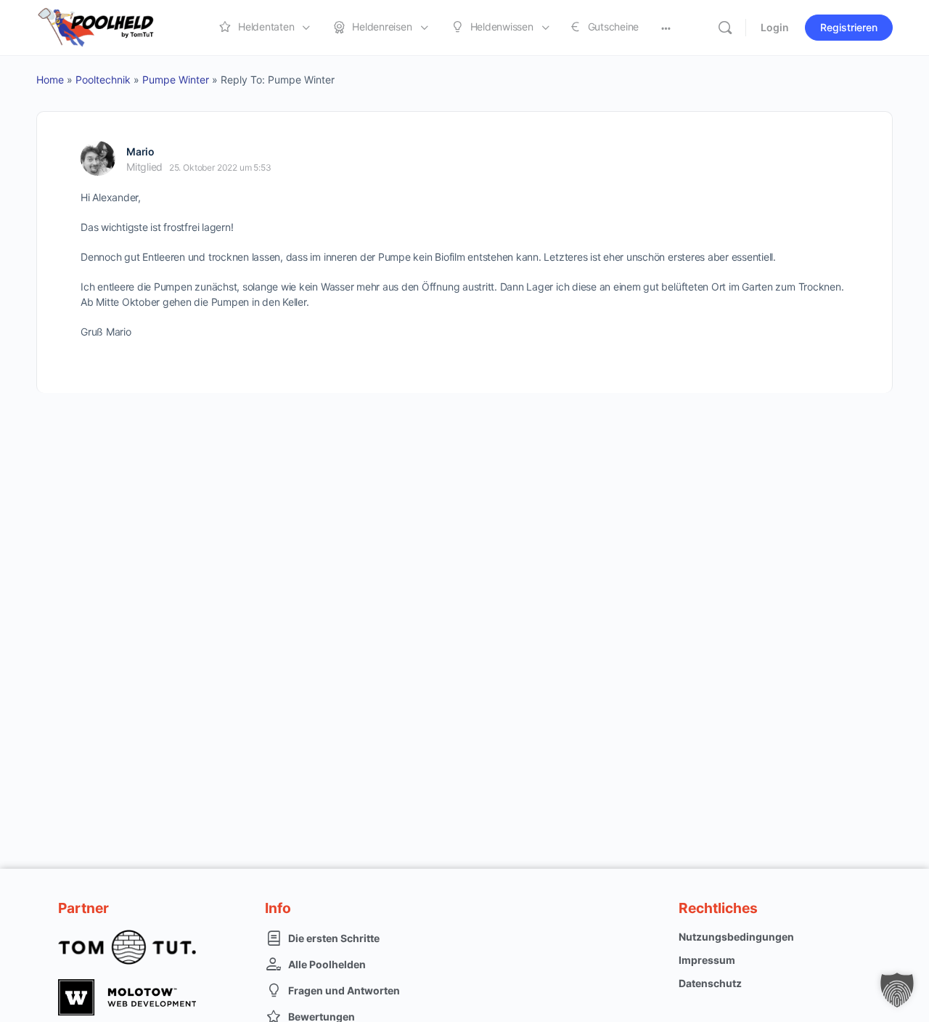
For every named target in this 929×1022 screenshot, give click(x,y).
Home (50, 79)
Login (775, 27)
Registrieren (848, 27)
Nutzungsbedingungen (736, 936)
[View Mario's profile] (98, 158)
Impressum (707, 960)
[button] (897, 990)
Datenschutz (710, 983)
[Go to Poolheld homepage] (108, 26)
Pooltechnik (103, 79)
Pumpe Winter (175, 79)
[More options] (665, 27)
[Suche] (725, 27)
